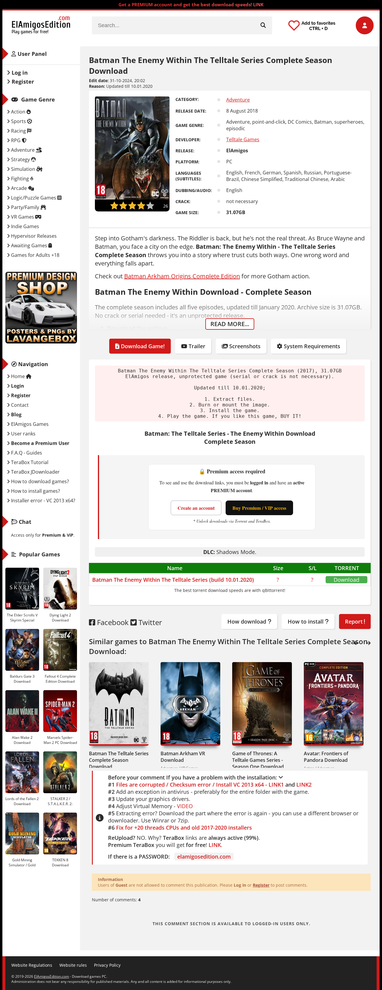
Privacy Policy (107, 965)
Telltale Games (242, 139)
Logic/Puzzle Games (33, 197)
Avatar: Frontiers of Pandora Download (326, 756)
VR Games (22, 217)
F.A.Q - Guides (26, 452)
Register (261, 885)
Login (17, 386)
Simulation (23, 169)
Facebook (112, 622)
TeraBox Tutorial (29, 462)
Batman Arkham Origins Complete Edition (182, 276)
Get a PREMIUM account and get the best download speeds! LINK (191, 4)
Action (18, 111)
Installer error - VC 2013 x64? (42, 500)
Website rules (73, 965)
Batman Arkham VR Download (183, 756)
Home (18, 376)
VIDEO (185, 806)
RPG (16, 140)
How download (247, 621)
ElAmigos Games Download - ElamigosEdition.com (41, 25)
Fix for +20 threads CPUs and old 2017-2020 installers (184, 827)
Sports (18, 121)
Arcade (19, 188)
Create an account (196, 507)
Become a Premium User (39, 443)
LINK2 (304, 784)
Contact (19, 405)
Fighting (20, 178)
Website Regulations (31, 965)
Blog (15, 414)
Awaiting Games (29, 245)
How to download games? (39, 481)
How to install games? (35, 491)
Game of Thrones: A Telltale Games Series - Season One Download (258, 760)
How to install (306, 621)
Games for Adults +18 (34, 255)
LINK (215, 844)
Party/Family (25, 207)
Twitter (149, 622)
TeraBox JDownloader (35, 472)
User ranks (23, 433)
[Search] (263, 25)
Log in (19, 72)
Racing (18, 131)
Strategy (20, 159)
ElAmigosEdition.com (51, 976)
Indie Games (24, 226)
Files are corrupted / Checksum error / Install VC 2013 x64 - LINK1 (200, 784)
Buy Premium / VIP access (259, 507)
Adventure (238, 99)
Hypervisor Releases (33, 236)
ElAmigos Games (29, 424)
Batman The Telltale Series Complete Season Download (119, 760)
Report (354, 621)
